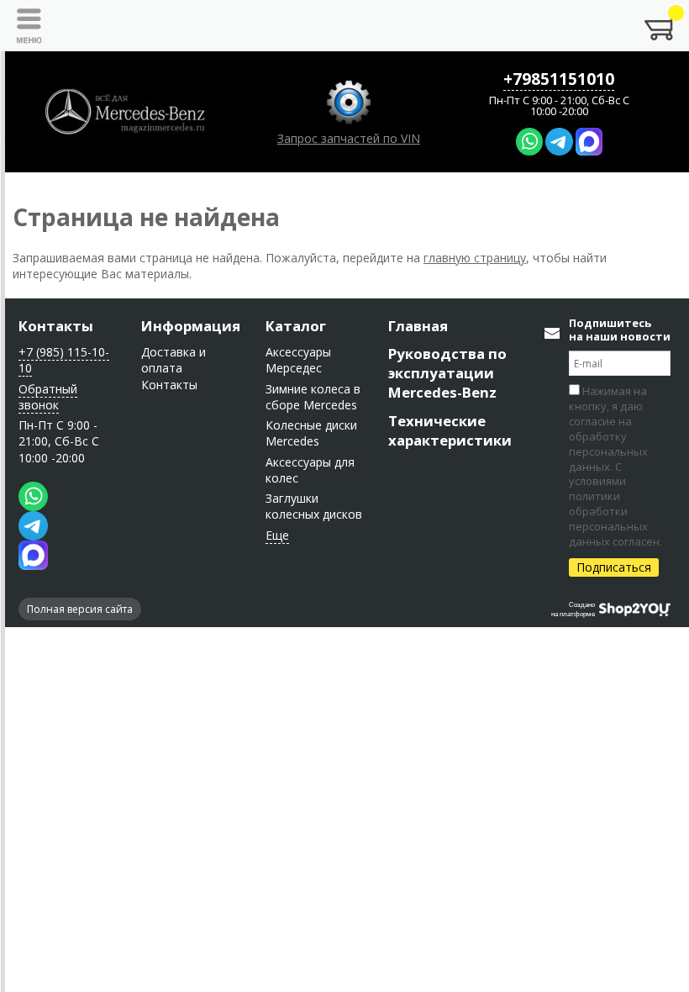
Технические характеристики (450, 430)
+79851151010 (558, 79)
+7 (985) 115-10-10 (63, 360)
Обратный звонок (47, 397)
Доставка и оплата (173, 360)
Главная (418, 325)
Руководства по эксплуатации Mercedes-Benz (447, 373)
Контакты (55, 325)
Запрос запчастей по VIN (348, 138)
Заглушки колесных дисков (314, 506)
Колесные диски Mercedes (311, 433)
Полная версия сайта (80, 609)
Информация (190, 325)
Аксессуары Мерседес (298, 360)
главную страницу (474, 258)
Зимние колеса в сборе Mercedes (313, 397)
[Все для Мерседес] (124, 112)
